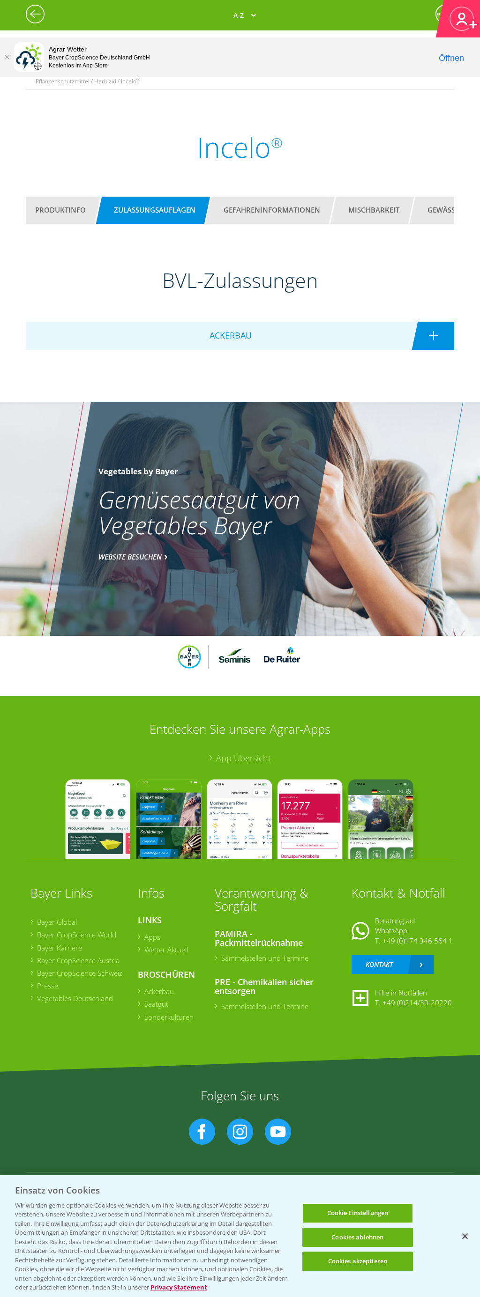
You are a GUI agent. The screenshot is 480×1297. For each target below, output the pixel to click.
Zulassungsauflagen (154, 209)
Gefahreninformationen (272, 209)
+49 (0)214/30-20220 (417, 1002)
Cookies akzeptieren (357, 1261)
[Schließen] (7, 57)
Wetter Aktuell (166, 949)
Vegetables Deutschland (75, 998)
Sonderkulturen (169, 1017)
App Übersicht (243, 758)
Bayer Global (57, 922)
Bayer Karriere (59, 947)
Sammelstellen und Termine (264, 958)
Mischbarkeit (373, 209)
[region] (240, 1236)
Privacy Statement (178, 1287)
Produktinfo (60, 209)
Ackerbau (159, 991)
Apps (152, 937)
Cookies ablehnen (357, 1237)
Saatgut (156, 1004)
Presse (47, 985)
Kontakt (379, 964)
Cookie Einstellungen (358, 1213)
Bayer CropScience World (76, 934)
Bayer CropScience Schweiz (79, 973)
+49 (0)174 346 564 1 (417, 940)
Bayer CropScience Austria (78, 960)
